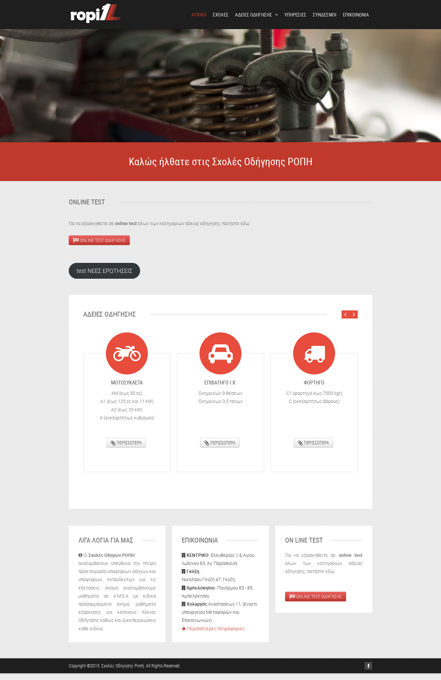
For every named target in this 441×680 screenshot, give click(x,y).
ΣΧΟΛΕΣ (221, 14)
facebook (368, 666)
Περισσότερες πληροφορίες (215, 628)
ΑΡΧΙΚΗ (198, 14)
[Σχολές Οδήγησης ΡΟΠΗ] (96, 14)
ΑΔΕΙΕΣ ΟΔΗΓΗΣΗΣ (253, 14)
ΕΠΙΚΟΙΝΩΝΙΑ (356, 14)
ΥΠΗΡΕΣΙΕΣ (295, 14)
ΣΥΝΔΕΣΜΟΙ (324, 14)
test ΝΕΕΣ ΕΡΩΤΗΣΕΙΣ (104, 271)
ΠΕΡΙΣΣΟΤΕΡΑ (129, 442)
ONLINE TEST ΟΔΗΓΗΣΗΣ (102, 240)
